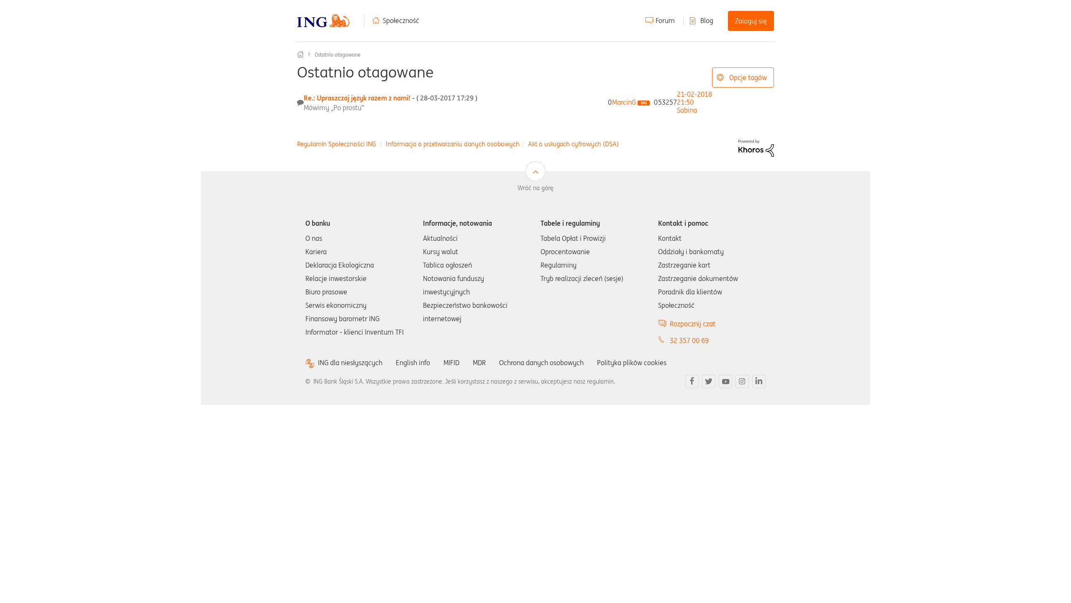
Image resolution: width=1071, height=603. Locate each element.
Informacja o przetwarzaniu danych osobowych (453, 144)
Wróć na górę (535, 188)
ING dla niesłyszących (350, 363)
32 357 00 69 (689, 340)
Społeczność (401, 20)
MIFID (451, 362)
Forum (665, 20)
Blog (706, 20)
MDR (479, 362)
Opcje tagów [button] (748, 77)
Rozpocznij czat (692, 324)
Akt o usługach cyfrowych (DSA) (573, 144)
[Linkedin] (759, 381)
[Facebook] (692, 381)
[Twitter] (708, 381)
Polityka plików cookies (631, 362)
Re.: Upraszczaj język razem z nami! (390, 98)
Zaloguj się (751, 21)
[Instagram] (742, 381)
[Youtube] (725, 381)
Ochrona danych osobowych (541, 362)
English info (413, 362)
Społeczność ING (300, 54)
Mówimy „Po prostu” (334, 107)
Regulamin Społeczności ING (336, 144)
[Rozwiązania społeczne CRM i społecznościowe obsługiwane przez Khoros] (756, 147)
